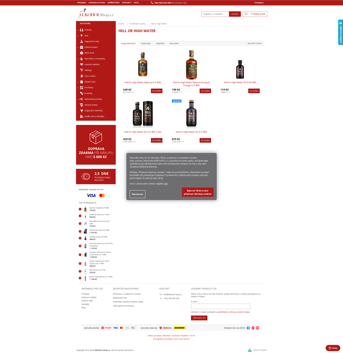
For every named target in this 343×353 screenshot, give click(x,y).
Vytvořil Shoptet (260, 350)
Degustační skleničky (94, 110)
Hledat (235, 14)
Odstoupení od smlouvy (123, 305)
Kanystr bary (90, 81)
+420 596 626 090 (171, 298)
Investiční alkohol (92, 64)
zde (166, 183)
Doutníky (88, 93)
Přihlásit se (199, 318)
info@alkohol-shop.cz (172, 294)
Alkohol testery (91, 105)
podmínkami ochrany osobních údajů (233, 312)
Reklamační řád (119, 298)
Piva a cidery (90, 76)
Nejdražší (160, 43)
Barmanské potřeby (93, 99)
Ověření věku (114, 2)
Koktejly (88, 70)
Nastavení (137, 194)
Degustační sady (92, 41)
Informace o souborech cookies (127, 294)
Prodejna (81, 2)
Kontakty (126, 2)
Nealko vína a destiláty (94, 116)
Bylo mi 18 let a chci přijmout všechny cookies (197, 192)
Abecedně (174, 43)
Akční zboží (89, 53)
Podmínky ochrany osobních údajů (128, 301)
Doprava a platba (97, 2)
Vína (86, 35)
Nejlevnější (146, 43)
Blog (136, 2)
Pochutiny (89, 87)
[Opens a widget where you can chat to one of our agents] (332, 348)
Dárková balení (91, 47)
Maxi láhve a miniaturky (95, 58)
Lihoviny (88, 29)
